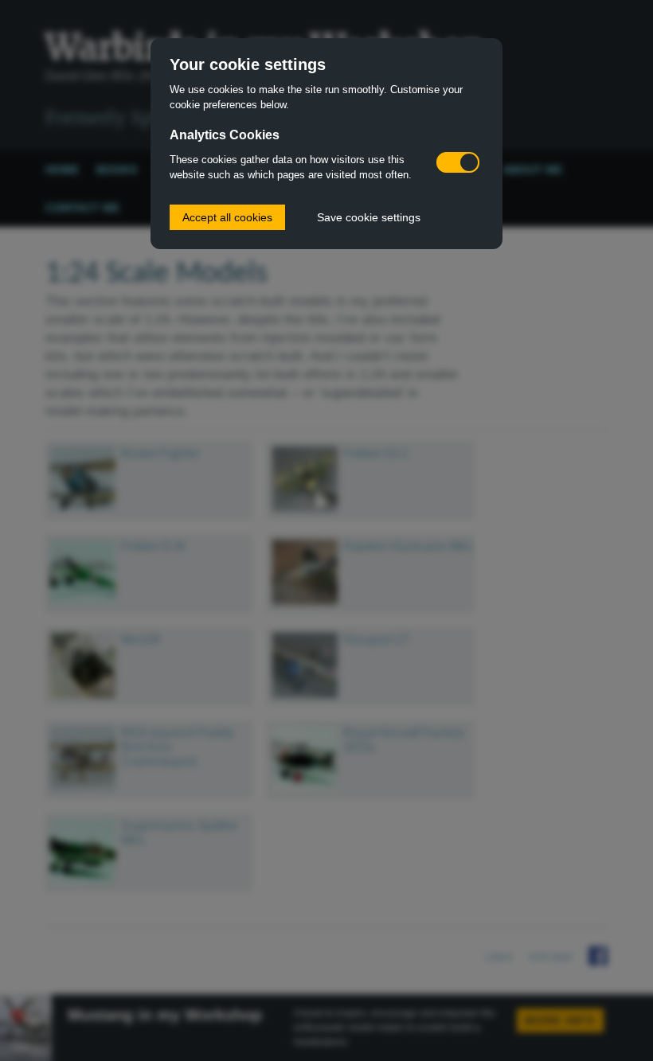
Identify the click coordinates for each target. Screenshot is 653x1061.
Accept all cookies (227, 217)
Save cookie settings (368, 217)
